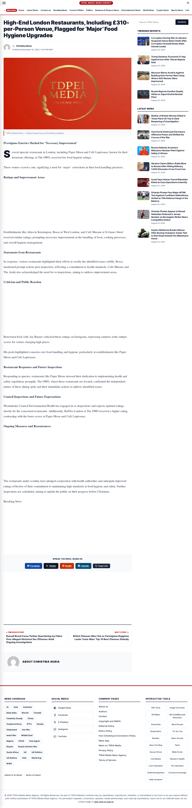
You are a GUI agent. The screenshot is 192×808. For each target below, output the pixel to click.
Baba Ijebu (11, 713)
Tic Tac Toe (177, 731)
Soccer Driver (156, 752)
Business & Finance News (107, 10)
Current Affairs (77, 10)
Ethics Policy (105, 731)
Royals (9, 746)
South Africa (12, 752)
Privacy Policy (106, 750)
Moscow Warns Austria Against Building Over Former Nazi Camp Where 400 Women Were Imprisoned (167, 76)
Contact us (46, 10)
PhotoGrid (155, 724)
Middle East (27, 735)
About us (103, 706)
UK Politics (37, 752)
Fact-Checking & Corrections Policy (117, 735)
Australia (27, 707)
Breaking (11, 10)
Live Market (156, 759)
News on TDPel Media (110, 745)
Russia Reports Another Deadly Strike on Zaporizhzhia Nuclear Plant (167, 94)
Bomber (155, 738)
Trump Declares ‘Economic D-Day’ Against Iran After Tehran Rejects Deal (168, 59)
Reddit (68, 566)
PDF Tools (155, 708)
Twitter (52, 566)
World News (148, 10)
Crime (30, 718)
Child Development (155, 773)
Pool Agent (34, 741)
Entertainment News (131, 10)
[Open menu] (4, 3)
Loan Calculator (156, 766)
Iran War (26, 729)
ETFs (29, 724)
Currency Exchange (177, 773)
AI (7, 707)
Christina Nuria (24, 46)
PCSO (21, 741)
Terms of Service (107, 760)
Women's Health (177, 759)
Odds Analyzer (155, 779)
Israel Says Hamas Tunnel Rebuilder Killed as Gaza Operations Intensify (169, 181)
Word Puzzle (177, 724)
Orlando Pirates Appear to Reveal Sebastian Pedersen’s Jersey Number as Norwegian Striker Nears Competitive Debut (169, 215)
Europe (40, 724)
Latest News (32, 10)
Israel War (11, 735)
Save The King (155, 745)
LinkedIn (85, 566)
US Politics (11, 758)
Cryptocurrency (14, 724)
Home (21, 10)
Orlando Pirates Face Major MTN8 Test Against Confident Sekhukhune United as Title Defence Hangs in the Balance (169, 196)
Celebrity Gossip (14, 718)
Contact (103, 716)
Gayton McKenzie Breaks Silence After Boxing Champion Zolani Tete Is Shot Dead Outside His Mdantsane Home (169, 234)
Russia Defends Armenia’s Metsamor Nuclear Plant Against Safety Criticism (167, 150)
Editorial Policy (106, 726)
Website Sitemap (13, 775)
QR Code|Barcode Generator (177, 716)
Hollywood (11, 729)
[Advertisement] (67, 195)
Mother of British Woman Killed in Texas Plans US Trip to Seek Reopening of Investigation (168, 119)
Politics (89, 10)
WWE (9, 763)
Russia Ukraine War (27, 746)
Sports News (177, 10)
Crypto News (162, 10)
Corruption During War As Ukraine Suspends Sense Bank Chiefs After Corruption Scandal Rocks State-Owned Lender (169, 42)
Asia (16, 707)
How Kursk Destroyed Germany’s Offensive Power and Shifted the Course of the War (168, 134)
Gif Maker (156, 714)
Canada (37, 713)
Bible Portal (177, 752)
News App (104, 740)
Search (182, 22)
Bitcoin (25, 713)
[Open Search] (188, 3)
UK (25, 752)
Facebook (35, 566)
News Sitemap (33, 775)
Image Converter (177, 708)
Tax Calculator (177, 766)
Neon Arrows (177, 738)
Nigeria (10, 741)
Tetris (177, 745)
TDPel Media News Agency (96, 3)
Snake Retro (155, 731)
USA (24, 758)
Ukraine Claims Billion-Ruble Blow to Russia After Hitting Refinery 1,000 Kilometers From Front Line (168, 166)
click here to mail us (103, 802)
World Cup (37, 758)
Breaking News (60, 10)
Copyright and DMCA (110, 721)
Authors (103, 711)
